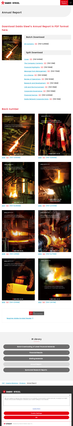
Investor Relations (12, 383)
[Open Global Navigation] (70, 2)
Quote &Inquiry (64, 2)
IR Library (22, 383)
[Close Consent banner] (69, 395)
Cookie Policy (36, 408)
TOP (3, 383)
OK (36, 417)
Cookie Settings (36, 413)
